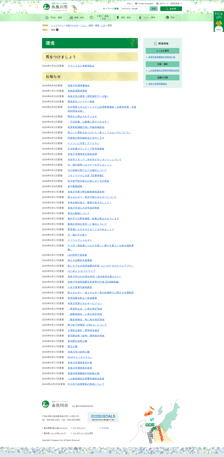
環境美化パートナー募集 (81, 101)
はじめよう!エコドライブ (81, 271)
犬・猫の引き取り (77, 235)
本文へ (129, 3)
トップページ (57, 25)
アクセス (105, 428)
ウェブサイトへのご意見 (83, 433)
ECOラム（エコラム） (80, 357)
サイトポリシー (79, 428)
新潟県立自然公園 (77, 341)
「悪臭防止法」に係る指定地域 (85, 309)
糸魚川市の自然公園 (79, 352)
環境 (53, 30)
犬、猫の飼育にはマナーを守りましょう (90, 165)
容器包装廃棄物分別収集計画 (84, 373)
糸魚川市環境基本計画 (80, 362)
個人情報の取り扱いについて (56, 428)
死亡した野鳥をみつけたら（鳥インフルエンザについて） (99, 132)
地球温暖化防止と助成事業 (82, 298)
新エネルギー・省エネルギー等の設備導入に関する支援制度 (101, 292)
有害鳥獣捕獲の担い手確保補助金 (86, 127)
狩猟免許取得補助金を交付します (86, 138)
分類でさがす (72, 25)
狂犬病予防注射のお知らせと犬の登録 (88, 181)
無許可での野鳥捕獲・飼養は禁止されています (93, 218)
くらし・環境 (86, 25)
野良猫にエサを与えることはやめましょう (91, 229)
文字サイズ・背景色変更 (169, 3)
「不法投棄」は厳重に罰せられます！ (88, 122)
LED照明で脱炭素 (77, 255)
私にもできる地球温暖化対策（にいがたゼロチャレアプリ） (101, 266)
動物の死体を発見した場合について (87, 224)
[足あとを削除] (57, 29)
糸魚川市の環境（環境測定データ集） (88, 96)
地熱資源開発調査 (77, 91)
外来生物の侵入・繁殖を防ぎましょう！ (90, 202)
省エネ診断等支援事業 (80, 260)
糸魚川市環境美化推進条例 (82, 154)
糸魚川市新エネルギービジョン (85, 303)
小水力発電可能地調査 (80, 287)
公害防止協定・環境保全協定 (84, 330)
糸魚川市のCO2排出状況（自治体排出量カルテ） (95, 276)
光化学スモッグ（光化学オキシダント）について (95, 159)
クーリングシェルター (80, 240)
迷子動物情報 (75, 186)
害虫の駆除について (79, 213)
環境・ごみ (100, 25)
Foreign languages (145, 3)
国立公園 (73, 346)
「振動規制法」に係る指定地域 (85, 314)
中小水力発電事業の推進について (86, 384)
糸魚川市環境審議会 (79, 85)
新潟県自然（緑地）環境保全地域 (86, 335)
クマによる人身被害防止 (81, 66)
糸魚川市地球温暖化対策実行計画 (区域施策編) (93, 282)
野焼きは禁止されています (82, 116)
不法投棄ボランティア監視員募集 (86, 148)
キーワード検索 (111, 9)
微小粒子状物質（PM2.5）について (87, 325)
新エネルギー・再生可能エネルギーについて (92, 197)
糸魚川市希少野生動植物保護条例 (86, 192)
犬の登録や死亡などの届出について (87, 170)
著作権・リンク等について (55, 433)
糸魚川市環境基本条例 (80, 368)
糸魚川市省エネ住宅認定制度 (84, 208)
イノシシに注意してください (84, 143)
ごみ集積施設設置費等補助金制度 (86, 378)
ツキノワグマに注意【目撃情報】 (86, 175)
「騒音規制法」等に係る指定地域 (86, 319)
